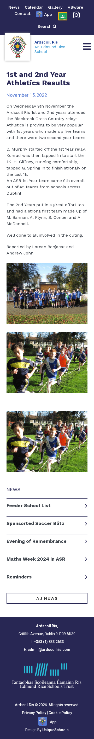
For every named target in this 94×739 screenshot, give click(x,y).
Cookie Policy (60, 713)
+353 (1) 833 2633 (49, 642)
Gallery (55, 7)
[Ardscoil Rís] (17, 47)
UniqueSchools (55, 730)
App (48, 14)
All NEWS (46, 598)
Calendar (34, 7)
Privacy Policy (34, 713)
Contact (22, 13)
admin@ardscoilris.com (49, 649)
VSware (75, 7)
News (14, 7)
